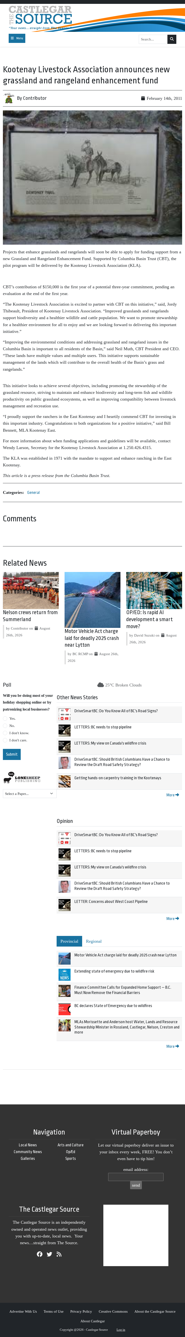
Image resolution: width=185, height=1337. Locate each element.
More (170, 795)
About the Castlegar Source (155, 1311)
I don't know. (19, 733)
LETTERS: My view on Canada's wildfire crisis (110, 743)
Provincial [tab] (69, 941)
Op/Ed (70, 1151)
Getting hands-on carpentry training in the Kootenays (117, 778)
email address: (135, 1169)
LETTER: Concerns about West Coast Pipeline (111, 901)
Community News (28, 1151)
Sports (70, 1158)
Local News (28, 1145)
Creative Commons (113, 1311)
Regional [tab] (94, 941)
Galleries (28, 1158)
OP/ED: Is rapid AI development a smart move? (149, 619)
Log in (121, 1329)
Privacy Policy (81, 1311)
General (33, 492)
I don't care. (18, 740)
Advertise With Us (23, 1311)
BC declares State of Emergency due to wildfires (113, 1005)
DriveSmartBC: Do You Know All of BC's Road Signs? (116, 711)
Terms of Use (54, 1311)
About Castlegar (92, 1321)
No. (12, 726)
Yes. (12, 718)
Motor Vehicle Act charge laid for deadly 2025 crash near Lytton (92, 638)
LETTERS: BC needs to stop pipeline (103, 727)
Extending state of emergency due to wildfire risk (114, 971)
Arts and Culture (71, 1145)
